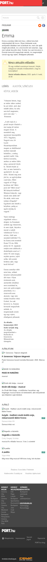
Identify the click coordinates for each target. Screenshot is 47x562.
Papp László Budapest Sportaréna (15, 497)
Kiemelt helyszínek (15, 488)
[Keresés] (38, 17)
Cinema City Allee (4, 494)
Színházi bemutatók (25, 488)
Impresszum (20, 538)
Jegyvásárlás (26, 503)
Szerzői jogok (29, 538)
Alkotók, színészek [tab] (23, 86)
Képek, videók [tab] (11, 91)
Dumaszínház (16, 503)
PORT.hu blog (40, 542)
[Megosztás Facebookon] (43, 25)
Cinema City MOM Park (4, 521)
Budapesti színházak (24, 493)
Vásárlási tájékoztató (32, 473)
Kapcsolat (41, 538)
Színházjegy (24, 505)
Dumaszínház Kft (8, 421)
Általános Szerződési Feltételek (22, 470)
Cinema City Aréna (4, 500)
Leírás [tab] (5, 86)
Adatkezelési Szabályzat (13, 473)
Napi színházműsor (25, 497)
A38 (12, 492)
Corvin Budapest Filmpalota (5, 514)
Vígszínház (6, 455)
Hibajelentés (9, 538)
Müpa (13, 512)
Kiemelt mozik (4, 488)
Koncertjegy (24, 508)
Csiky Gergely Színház (10, 438)
